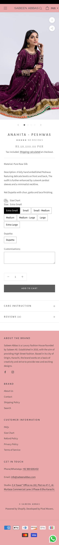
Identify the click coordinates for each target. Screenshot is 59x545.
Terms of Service (12, 450)
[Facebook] (5, 372)
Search (7, 408)
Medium (10, 217)
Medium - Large (27, 217)
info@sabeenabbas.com (23, 477)
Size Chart (9, 433)
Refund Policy (11, 438)
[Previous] (18, 125)
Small (26, 210)
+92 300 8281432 (31, 469)
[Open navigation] (5, 8)
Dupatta (10, 240)
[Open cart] (47, 8)
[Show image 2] (28, 125)
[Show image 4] (34, 125)
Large (43, 217)
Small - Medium (41, 210)
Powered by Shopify (15, 509)
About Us (8, 391)
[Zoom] (52, 20)
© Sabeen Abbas (29, 504)
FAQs (6, 427)
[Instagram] (12, 372)
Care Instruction (17, 306)
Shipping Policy (12, 402)
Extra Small (12, 210)
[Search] (40, 8)
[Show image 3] (31, 125)
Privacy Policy (11, 444)
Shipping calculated (30, 152)
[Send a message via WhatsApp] (52, 538)
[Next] (40, 125)
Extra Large (12, 224)
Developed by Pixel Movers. (40, 509)
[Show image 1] (24, 125)
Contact (8, 397)
